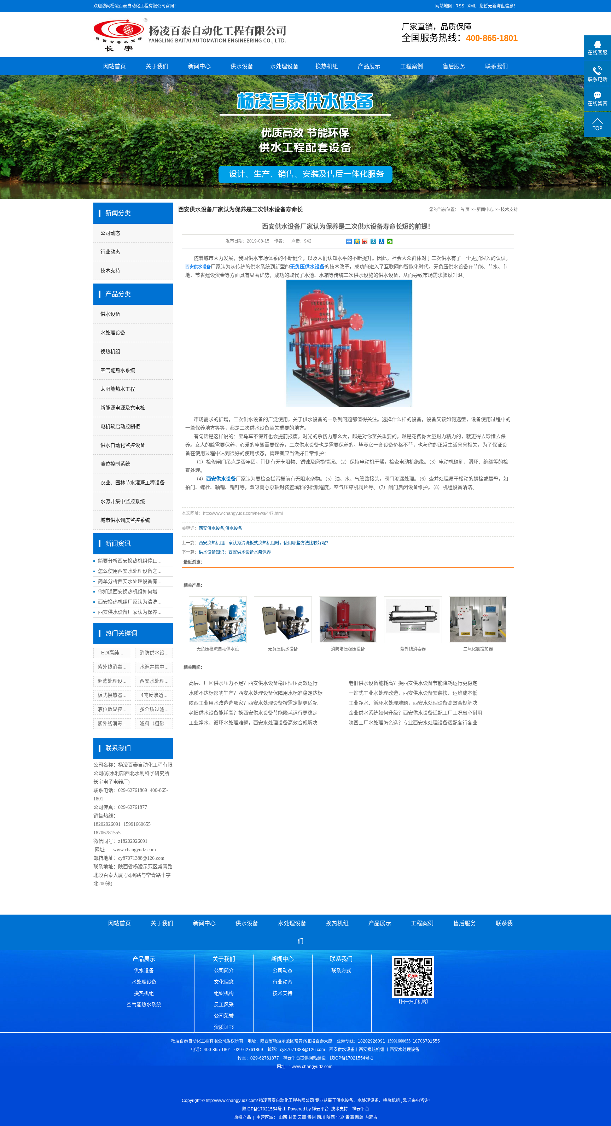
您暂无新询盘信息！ (498, 6)
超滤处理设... (112, 681)
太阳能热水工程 (117, 389)
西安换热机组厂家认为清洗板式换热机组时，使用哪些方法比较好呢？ (264, 543)
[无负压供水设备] (283, 619)
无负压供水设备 (283, 649)
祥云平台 (320, 1109)
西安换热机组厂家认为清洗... (130, 602)
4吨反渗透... (154, 695)
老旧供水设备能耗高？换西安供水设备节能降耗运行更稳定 (413, 683)
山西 (283, 1117)
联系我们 (496, 66)
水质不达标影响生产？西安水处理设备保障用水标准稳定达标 (255, 693)
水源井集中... (154, 667)
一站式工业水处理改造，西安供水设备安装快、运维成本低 (413, 693)
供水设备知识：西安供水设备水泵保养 (235, 552)
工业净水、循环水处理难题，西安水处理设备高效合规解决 (413, 703)
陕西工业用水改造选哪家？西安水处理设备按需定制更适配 (253, 703)
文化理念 (224, 982)
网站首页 (114, 66)
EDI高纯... (112, 652)
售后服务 (454, 66)
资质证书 (224, 1027)
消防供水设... (154, 652)
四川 (321, 1117)
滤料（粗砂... (154, 723)
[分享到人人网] (382, 241)
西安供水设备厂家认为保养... (130, 612)
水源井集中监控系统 (122, 501)
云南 (302, 1117)
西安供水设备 (211, 528)
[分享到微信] (390, 241)
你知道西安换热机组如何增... (130, 591)
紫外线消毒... (112, 667)
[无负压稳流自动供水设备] (218, 619)
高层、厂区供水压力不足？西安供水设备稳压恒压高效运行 (253, 683)
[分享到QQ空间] (357, 241)
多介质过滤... (154, 709)
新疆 (359, 1117)
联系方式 (341, 970)
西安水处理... (154, 681)
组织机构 (224, 993)
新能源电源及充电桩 (122, 407)
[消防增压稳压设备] (348, 619)
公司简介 (224, 970)
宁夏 (340, 1117)
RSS (459, 6)
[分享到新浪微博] (365, 241)
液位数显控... (112, 709)
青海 (349, 1117)
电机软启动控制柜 (120, 426)
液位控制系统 (115, 464)
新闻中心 (199, 66)
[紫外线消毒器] (413, 619)
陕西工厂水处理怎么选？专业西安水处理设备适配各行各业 (413, 722)
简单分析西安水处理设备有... (130, 581)
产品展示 (369, 66)
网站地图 (443, 6)
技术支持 (110, 270)
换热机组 (326, 66)
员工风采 (224, 1004)
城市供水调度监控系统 (125, 520)
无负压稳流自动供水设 (218, 649)
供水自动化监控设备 (122, 445)
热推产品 (242, 1117)
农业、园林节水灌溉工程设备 (132, 482)
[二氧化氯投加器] (478, 619)
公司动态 (110, 233)
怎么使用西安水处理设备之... (130, 571)
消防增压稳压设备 (348, 649)
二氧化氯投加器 (478, 649)
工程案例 (411, 66)
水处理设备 (284, 66)
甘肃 (292, 1117)
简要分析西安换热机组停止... (130, 561)
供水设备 (242, 66)
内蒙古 (371, 1117)
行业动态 (110, 252)
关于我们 (157, 66)
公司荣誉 (224, 1016)
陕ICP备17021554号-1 (264, 1109)
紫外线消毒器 (413, 649)
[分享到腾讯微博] (374, 241)
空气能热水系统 (117, 370)
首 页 (465, 209)
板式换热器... (112, 695)
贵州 (311, 1117)
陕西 (330, 1117)
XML (471, 6)
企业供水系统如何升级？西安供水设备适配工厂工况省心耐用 (415, 713)
